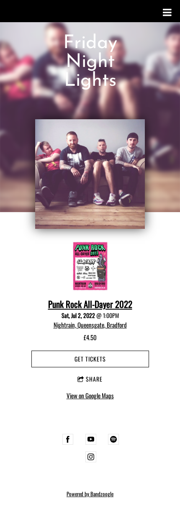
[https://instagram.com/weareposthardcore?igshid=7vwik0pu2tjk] (90, 456)
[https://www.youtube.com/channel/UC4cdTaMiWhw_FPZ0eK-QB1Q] (90, 439)
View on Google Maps (90, 395)
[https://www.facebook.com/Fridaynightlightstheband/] (67, 439)
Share (94, 378)
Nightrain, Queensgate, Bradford (90, 324)
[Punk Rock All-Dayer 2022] (90, 287)
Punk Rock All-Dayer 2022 (90, 303)
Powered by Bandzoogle (90, 494)
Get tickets (90, 358)
